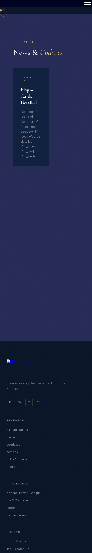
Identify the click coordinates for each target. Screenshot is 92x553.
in (10, 402)
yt (38, 402)
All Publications (17, 430)
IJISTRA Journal (17, 459)
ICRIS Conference (19, 500)
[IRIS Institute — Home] (17, 7)
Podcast (12, 508)
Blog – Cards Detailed (29, 96)
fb (29, 402)
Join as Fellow (16, 515)
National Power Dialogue (24, 493)
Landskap (14, 445)
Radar (11, 437)
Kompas (12, 452)
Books (11, 467)
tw (19, 402)
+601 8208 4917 (18, 549)
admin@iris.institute (20, 541)
